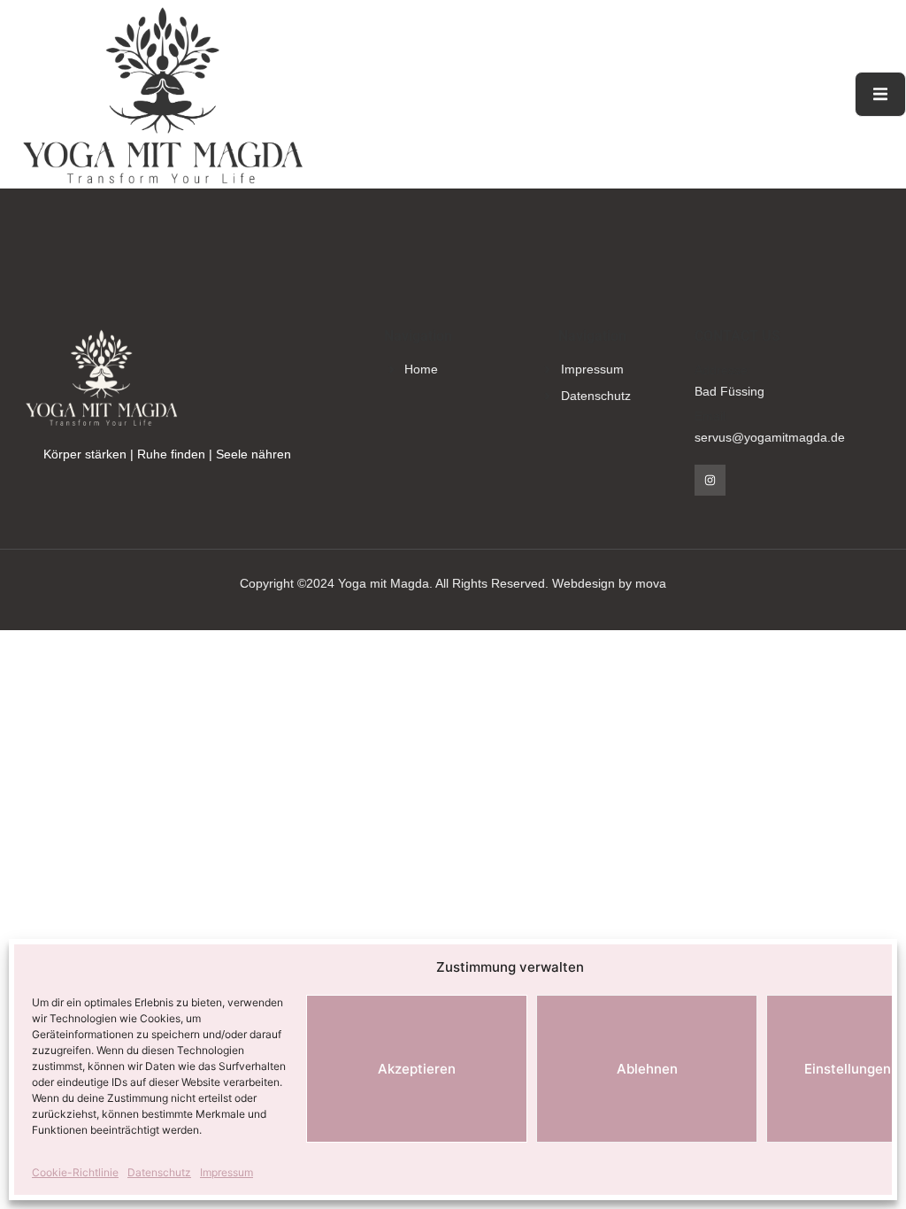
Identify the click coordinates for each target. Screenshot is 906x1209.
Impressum (226, 1172)
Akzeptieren (417, 1068)
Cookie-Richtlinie (75, 1172)
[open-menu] (880, 94)
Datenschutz (159, 1172)
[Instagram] (710, 480)
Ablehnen (647, 1068)
